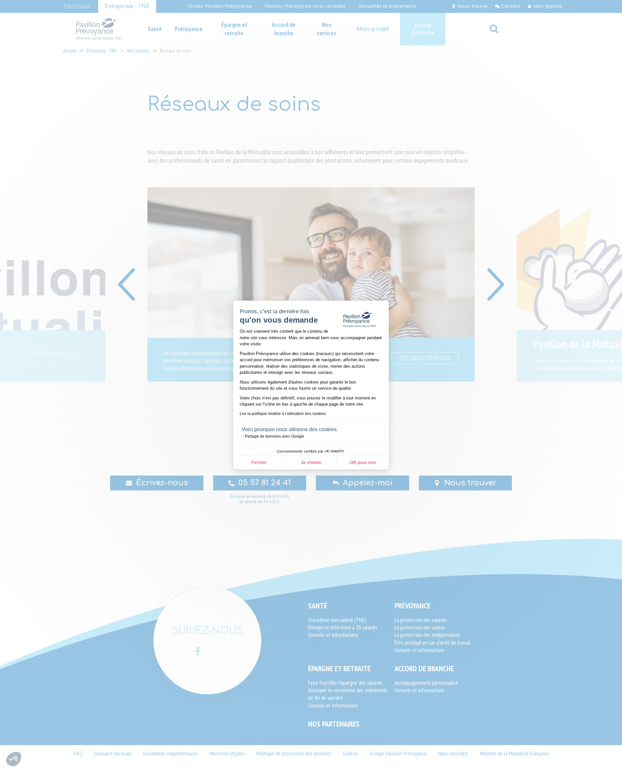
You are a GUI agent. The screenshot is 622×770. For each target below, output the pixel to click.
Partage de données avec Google (274, 436)
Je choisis (311, 462)
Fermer (259, 462)
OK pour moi (363, 462)
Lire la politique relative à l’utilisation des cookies (283, 413)
